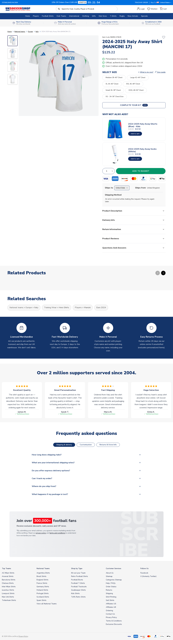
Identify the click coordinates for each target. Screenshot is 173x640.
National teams (19, 32)
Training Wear (50, 307)
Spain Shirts (41, 600)
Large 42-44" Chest (137, 77)
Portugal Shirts (43, 593)
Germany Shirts (43, 586)
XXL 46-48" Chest (133, 84)
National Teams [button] (43, 568)
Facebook (144, 573)
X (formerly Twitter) (148, 576)
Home (27, 16)
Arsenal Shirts (7, 576)
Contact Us (110, 614)
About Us (109, 573)
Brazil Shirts (41, 576)
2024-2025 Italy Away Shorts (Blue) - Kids (142, 125)
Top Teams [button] (6, 568)
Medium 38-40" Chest (114, 77)
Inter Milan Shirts (9, 586)
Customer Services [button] (113, 568)
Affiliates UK (111, 607)
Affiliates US (111, 603)
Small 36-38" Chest (113, 90)
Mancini (87, 307)
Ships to (109, 187)
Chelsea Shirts (8, 583)
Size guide (161, 72)
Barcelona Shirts (8, 580)
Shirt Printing (111, 597)
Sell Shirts (110, 600)
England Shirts (42, 580)
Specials (144, 16)
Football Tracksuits (79, 586)
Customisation (86, 444)
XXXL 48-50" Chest (136, 90)
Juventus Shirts (8, 590)
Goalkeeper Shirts (78, 590)
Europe (30, 32)
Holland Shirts (42, 590)
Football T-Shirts (78, 583)
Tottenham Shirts (9, 600)
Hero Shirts (64, 307)
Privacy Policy (111, 617)
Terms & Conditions (114, 621)
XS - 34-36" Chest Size (114, 96)
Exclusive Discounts (114, 624)
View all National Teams (47, 603)
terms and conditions (57, 533)
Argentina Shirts (43, 573)
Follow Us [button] (144, 568)
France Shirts (42, 583)
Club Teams (61, 16)
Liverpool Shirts (8, 593)
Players (36, 16)
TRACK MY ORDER (141, 3)
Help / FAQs (111, 583)
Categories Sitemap (114, 580)
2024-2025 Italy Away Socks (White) (142, 150)
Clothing (85, 16)
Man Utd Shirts (8, 597)
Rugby (122, 16)
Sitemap (109, 576)
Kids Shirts (75, 593)
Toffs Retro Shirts (78, 597)
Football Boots (77, 580)
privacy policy (41, 533)
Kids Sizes (103, 16)
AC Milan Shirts (8, 573)
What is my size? (146, 72)
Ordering (109, 610)
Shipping (109, 593)
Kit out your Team (78, 573)
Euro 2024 (101, 307)
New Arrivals (133, 16)
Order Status (111, 586)
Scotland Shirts (43, 597)
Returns (109, 590)
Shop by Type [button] (76, 568)
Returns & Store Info (108, 444)
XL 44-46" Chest (112, 84)
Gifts (94, 16)
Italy (37, 32)
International (74, 16)
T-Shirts (113, 16)
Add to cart (135, 134)
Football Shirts (48, 16)
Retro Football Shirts (79, 576)
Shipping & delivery (64, 444)
